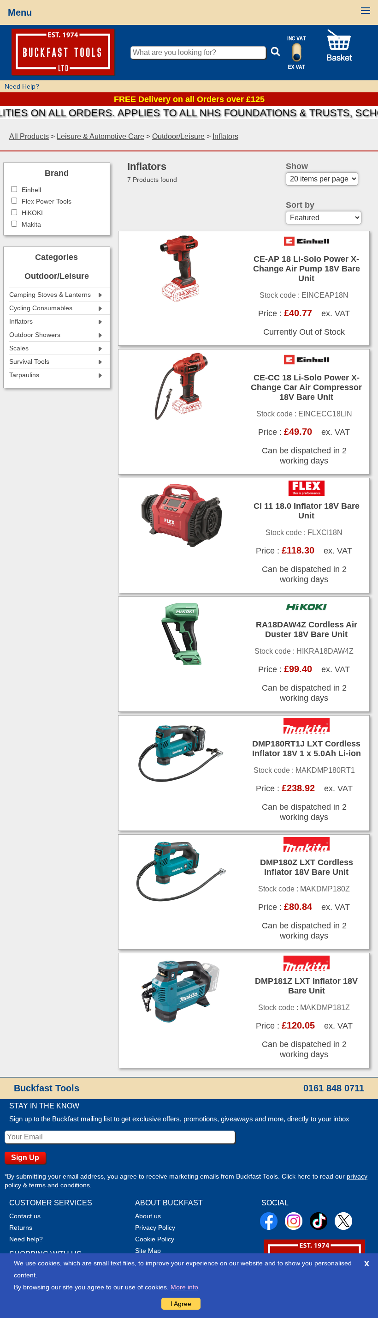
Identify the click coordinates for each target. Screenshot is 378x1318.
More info (184, 1287)
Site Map (148, 1250)
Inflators (225, 136)
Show (297, 166)
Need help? (26, 1239)
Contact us (25, 1216)
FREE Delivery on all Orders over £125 (189, 99)
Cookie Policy (154, 1239)
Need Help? (22, 86)
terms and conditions (59, 1185)
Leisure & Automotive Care (100, 136)
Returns (20, 1227)
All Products (29, 136)
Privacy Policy (155, 1227)
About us (148, 1216)
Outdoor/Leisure (178, 136)
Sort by (300, 205)
